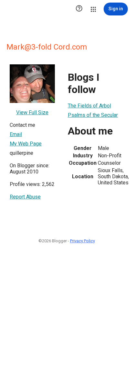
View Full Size (32, 112)
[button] (79, 9)
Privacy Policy (82, 240)
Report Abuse (25, 197)
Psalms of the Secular (93, 115)
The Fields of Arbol (89, 106)
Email (16, 134)
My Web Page (26, 144)
